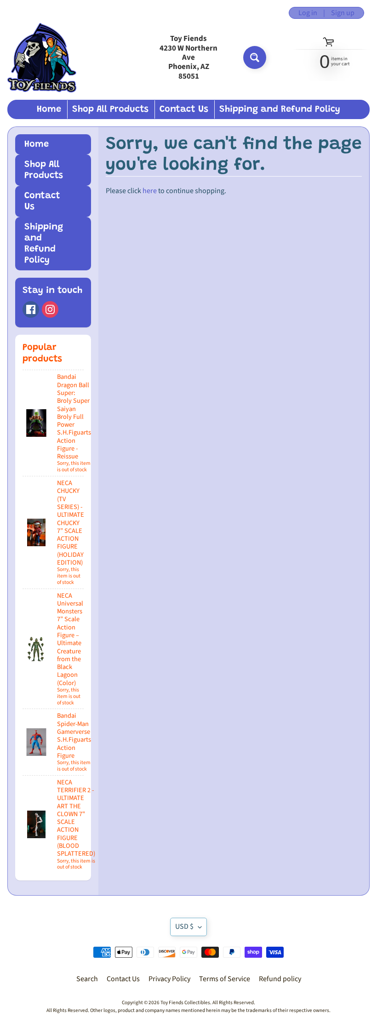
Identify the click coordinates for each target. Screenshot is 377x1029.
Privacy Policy (169, 979)
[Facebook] (31, 309)
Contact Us (184, 109)
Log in (307, 13)
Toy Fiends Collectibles (185, 1002)
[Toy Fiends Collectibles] (41, 57)
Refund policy (280, 979)
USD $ (184, 926)
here (150, 191)
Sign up (342, 13)
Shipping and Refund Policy (279, 109)
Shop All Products (110, 109)
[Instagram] (50, 309)
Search (87, 979)
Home (49, 109)
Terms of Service (224, 979)
